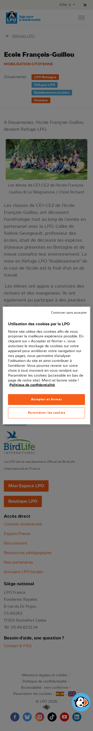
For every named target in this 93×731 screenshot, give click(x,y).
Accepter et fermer (46, 399)
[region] (46, 365)
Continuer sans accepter (69, 312)
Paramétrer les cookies (46, 413)
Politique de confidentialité (32, 385)
